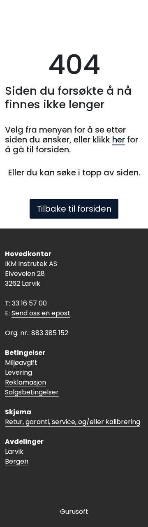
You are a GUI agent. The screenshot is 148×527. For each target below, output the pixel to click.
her (118, 139)
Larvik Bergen (16, 456)
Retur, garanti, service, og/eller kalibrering (72, 422)
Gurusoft (74, 511)
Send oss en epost (41, 313)
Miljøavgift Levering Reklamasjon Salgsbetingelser (32, 377)
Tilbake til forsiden (74, 209)
